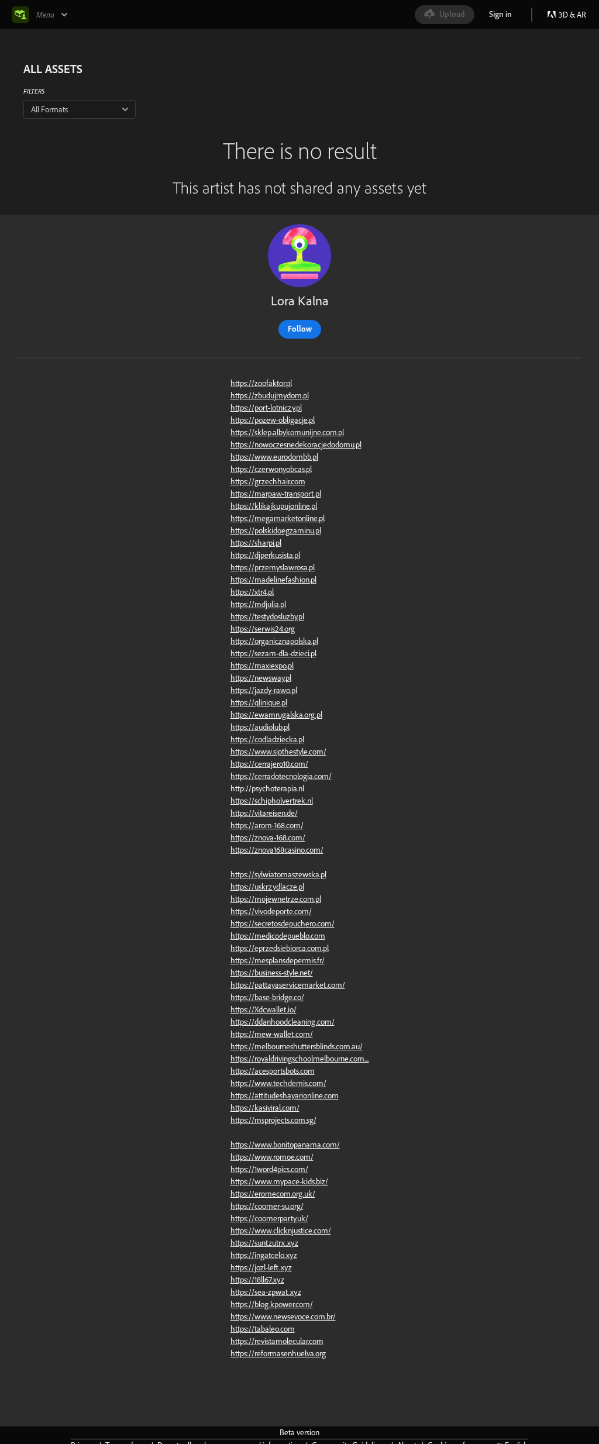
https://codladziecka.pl (267, 739)
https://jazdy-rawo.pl (263, 690)
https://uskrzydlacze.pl (267, 886)
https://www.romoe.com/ (272, 1157)
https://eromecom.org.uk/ (272, 1193)
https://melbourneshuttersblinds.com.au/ (296, 1046)
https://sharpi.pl (255, 542)
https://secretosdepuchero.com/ (282, 923)
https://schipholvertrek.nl (271, 800)
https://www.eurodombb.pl (274, 457)
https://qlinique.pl (258, 702)
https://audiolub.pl (260, 727)
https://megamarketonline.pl (277, 518)
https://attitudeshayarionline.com (284, 1095)
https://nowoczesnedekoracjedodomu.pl (296, 444)
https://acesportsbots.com (272, 1071)
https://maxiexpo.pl (262, 665)
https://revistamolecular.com (276, 1341)
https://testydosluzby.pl (267, 616)
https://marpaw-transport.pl (275, 493)
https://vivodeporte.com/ (271, 911)
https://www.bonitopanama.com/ (285, 1144)
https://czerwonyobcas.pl (271, 469)
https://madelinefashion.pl (273, 579)
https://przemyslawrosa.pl (272, 567)
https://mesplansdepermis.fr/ (277, 960)
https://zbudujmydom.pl (269, 395)
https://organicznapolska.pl (274, 641)
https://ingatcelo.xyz (263, 1255)
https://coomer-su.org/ (267, 1206)
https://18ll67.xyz (257, 1279)
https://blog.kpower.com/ (271, 1304)
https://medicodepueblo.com (277, 935)
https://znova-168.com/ (267, 837)
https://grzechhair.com (267, 481)
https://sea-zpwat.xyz (265, 1292)
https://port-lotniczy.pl (266, 407)
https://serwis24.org (262, 628)
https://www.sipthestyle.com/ (278, 751)
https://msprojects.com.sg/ (273, 1120)
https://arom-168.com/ (267, 825)
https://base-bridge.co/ (267, 997)
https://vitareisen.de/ (264, 813)
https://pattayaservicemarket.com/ (287, 985)
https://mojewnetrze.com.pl (275, 899)
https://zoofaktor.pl (261, 383)
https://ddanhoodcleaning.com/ (282, 1021)
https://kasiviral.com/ (265, 1107)
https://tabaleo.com (262, 1329)
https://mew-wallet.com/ (271, 1034)
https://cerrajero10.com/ (269, 764)
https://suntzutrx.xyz (264, 1243)
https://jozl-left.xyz (261, 1267)
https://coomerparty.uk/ (269, 1218)
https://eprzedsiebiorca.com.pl (279, 948)
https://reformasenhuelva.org (278, 1353)
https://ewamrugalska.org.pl (276, 714)
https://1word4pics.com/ (269, 1169)
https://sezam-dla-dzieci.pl (273, 653)
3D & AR (572, 14)
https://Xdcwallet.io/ (263, 1009)
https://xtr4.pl (252, 592)
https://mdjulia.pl (258, 604)
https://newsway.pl (260, 678)
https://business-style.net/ (271, 972)
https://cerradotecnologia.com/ (281, 776)
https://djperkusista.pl (265, 555)
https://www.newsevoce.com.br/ (283, 1316)
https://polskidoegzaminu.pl (275, 530)
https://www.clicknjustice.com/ (280, 1230)
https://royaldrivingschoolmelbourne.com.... (299, 1058)
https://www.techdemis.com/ (278, 1083)
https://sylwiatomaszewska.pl (278, 874)
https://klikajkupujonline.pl (273, 506)
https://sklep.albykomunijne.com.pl (287, 432)
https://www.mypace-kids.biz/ (279, 1181)
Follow (300, 328)
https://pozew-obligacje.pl (272, 420)
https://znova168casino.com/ (276, 850)
